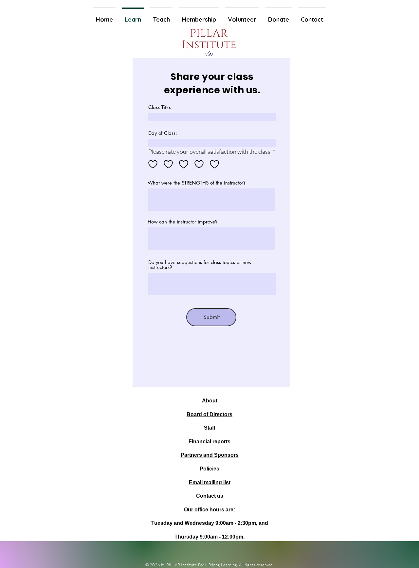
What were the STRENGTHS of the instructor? (197, 182)
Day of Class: (162, 133)
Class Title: (160, 107)
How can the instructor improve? (182, 221)
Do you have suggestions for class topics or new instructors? (199, 265)
